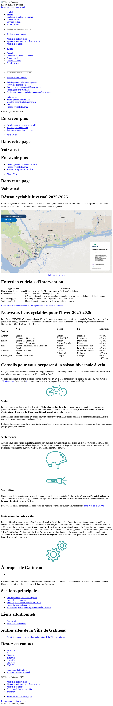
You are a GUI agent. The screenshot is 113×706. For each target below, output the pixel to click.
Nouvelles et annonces (16, 85)
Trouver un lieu (13, 19)
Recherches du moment (17, 34)
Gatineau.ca (12, 97)
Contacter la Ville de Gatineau (20, 17)
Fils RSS (10, 665)
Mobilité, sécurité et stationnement (21, 102)
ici (27, 381)
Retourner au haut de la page (19, 696)
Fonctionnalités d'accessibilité (19, 689)
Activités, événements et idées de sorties (24, 87)
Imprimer (11, 692)
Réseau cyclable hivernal (17, 107)
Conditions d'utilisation (17, 670)
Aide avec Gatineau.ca (16, 623)
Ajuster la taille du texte (17, 39)
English (10, 12)
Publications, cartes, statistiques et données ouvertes (29, 92)
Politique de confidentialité (18, 672)
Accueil (10, 14)
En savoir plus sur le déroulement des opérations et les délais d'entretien (32, 306)
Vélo (9, 104)
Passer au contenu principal (13, 7)
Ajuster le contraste (15, 44)
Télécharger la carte (56, 275)
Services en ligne (14, 22)
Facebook (11, 650)
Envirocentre (8, 381)
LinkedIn (11, 660)
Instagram (11, 658)
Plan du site (12, 621)
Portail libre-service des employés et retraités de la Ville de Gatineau (36, 637)
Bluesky (10, 655)
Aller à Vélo (12, 135)
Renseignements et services (18, 90)
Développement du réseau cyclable (22, 125)
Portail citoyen (13, 24)
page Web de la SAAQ (94, 506)
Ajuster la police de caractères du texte (23, 41)
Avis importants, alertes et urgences (22, 82)
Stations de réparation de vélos (20, 130)
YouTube (11, 663)
